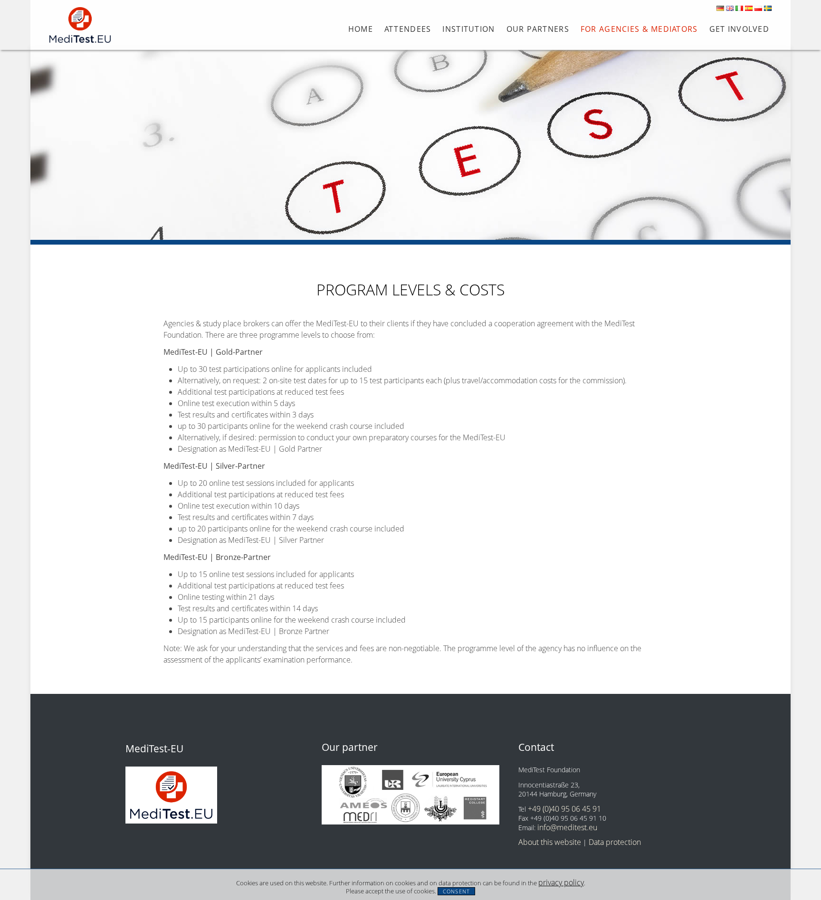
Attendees (407, 29)
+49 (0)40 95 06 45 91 (564, 809)
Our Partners (537, 29)
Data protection (615, 842)
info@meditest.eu (567, 827)
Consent (456, 891)
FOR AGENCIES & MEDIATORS (639, 29)
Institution (468, 29)
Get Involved (739, 29)
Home (360, 29)
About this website (549, 842)
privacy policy (561, 882)
